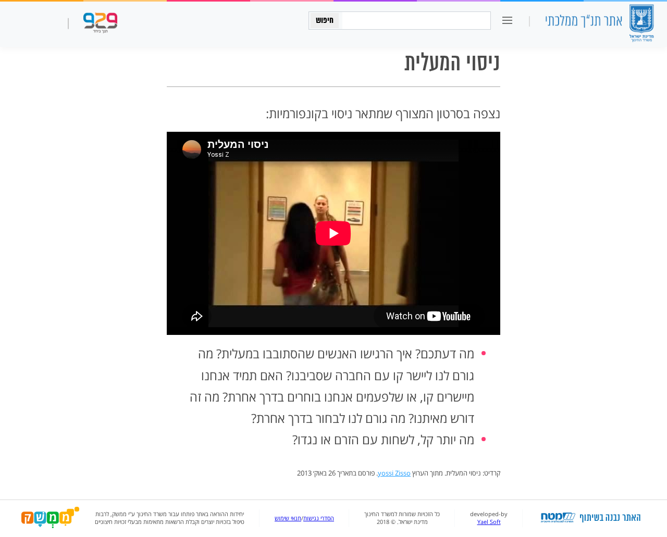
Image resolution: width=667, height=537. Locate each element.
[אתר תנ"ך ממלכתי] (599, 24)
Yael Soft (489, 522)
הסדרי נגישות (318, 518)
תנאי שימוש (288, 518)
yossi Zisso (394, 473)
